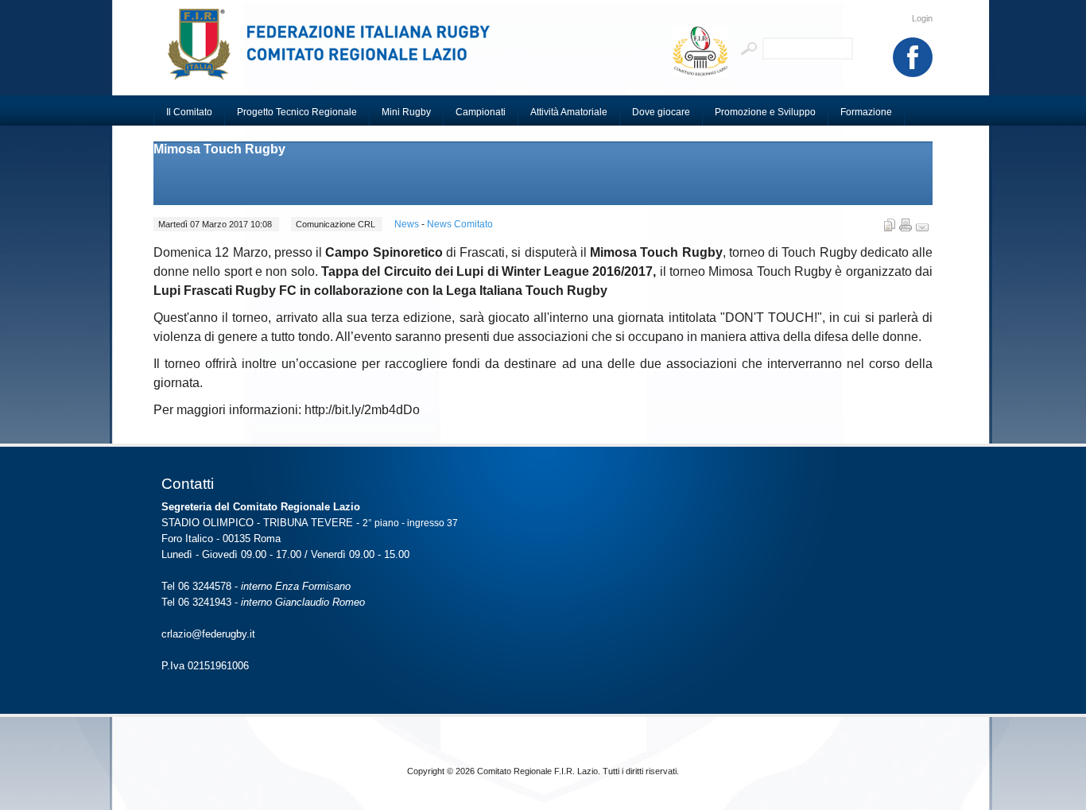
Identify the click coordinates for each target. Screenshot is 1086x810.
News (407, 224)
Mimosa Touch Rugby (219, 149)
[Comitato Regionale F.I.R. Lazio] (336, 51)
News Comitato (460, 224)
